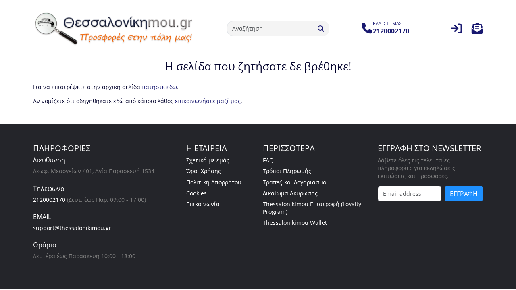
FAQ (268, 160)
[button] (477, 30)
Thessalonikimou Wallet (295, 222)
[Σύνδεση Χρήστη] (456, 30)
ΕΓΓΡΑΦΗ (464, 193)
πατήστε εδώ (159, 87)
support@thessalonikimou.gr (72, 228)
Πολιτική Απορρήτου (213, 182)
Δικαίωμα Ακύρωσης (290, 193)
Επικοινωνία (203, 204)
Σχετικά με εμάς (207, 160)
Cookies (196, 193)
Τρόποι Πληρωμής (287, 171)
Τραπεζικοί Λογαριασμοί (295, 182)
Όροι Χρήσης (203, 171)
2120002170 (49, 199)
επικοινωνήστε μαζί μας (208, 101)
